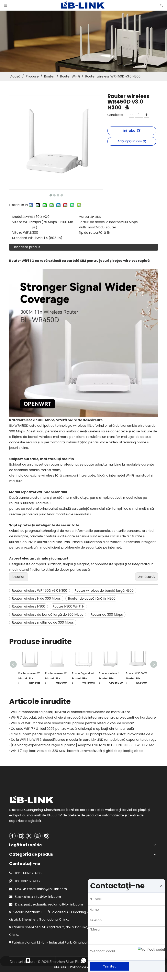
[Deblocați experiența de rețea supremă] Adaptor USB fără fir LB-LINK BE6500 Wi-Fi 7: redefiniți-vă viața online (83, 745)
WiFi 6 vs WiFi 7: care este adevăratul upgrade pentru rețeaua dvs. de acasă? (72, 723)
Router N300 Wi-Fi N (68, 606)
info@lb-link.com (47, 896)
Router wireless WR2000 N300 (56, 673)
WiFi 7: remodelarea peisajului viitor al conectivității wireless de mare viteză (70, 712)
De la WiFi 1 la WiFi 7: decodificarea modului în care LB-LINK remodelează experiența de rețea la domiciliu (83, 739)
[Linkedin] (21, 836)
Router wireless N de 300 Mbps (36, 598)
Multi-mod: (87, 227)
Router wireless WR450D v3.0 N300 (39, 590)
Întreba (129, 130)
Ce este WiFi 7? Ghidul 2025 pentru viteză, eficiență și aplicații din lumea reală (72, 728)
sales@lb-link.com (52, 889)
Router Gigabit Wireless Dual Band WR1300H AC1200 (83, 673)
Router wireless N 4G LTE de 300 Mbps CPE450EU (110, 673)
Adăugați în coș (129, 141)
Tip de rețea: (88, 232)
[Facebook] (12, 836)
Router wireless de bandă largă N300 (104, 590)
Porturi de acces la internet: (100, 222)
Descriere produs (26, 247)
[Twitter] (29, 836)
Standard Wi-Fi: (24, 238)
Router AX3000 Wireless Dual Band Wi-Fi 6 (137, 673)
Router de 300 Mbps (107, 614)
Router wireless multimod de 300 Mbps (43, 622)
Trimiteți (109, 966)
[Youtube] (37, 836)
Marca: (83, 216)
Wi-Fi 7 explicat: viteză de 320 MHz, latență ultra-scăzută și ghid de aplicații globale (77, 750)
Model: (17, 216)
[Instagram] (46, 836)
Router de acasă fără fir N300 (91, 598)
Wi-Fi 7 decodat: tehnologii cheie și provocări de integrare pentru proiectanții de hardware (83, 717)
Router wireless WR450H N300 (29, 673)
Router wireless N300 (28, 606)
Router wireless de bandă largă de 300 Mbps (47, 614)
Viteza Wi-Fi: (22, 222)
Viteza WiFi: (21, 232)
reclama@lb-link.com (65, 904)
